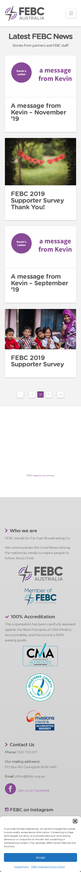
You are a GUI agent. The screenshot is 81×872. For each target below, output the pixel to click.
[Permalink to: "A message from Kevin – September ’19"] (40, 247)
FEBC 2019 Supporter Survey (37, 361)
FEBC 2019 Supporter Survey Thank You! (37, 200)
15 (32, 394)
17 (49, 394)
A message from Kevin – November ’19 (38, 112)
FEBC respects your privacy (40, 475)
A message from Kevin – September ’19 (39, 283)
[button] (75, 821)
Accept (40, 857)
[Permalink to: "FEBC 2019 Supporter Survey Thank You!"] (40, 161)
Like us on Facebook (33, 790)
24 (60, 394)
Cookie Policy (21, 866)
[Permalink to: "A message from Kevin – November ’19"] (40, 76)
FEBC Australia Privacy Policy (48, 866)
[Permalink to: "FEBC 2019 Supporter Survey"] (40, 329)
